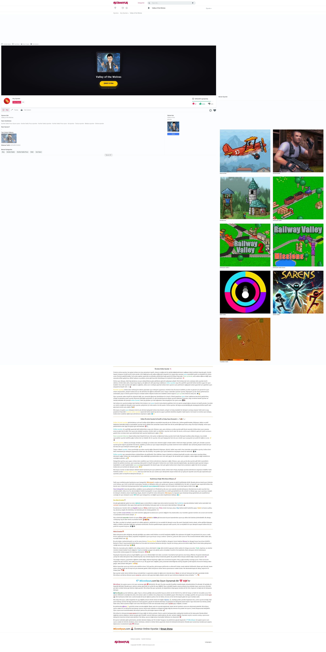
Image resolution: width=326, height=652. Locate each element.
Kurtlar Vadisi (11, 152)
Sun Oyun (39, 152)
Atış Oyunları (16, 99)
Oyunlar (208, 8)
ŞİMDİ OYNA (109, 83)
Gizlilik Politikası (146, 639)
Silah (32, 152)
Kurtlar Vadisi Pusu (22, 152)
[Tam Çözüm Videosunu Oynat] (9, 138)
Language (208, 642)
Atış (3, 152)
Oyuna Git (108, 155)
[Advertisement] (109, 29)
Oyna (173, 134)
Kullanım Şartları (135, 639)
